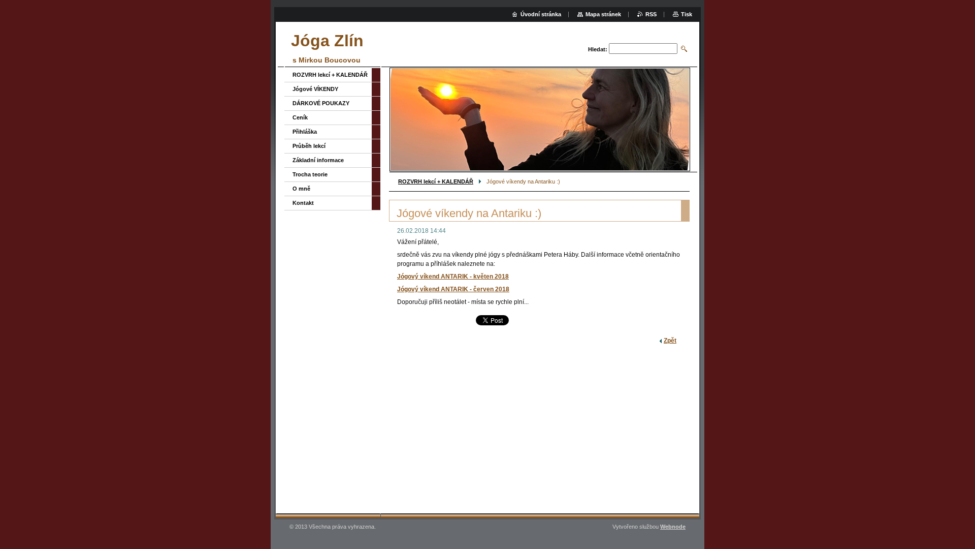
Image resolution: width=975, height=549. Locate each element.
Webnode (673, 527)
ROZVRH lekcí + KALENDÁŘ (435, 181)
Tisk (686, 14)
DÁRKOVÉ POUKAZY (320, 103)
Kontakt (303, 203)
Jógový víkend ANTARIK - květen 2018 (453, 276)
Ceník (300, 117)
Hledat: (597, 49)
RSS (651, 14)
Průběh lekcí (309, 146)
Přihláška (304, 132)
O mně (301, 189)
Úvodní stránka (541, 14)
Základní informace (318, 160)
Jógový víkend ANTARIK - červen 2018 (453, 289)
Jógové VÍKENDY (315, 89)
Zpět (670, 340)
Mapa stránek (603, 14)
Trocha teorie (310, 174)
